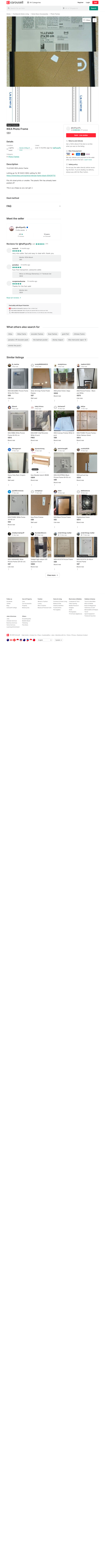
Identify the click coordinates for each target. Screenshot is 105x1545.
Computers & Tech (74, 601)
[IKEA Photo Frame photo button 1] (52, 34)
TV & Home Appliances (75, 614)
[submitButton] (93, 8)
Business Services (12, 623)
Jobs (8, 618)
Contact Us (33, 635)
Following (25, 623)
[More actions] (95, 20)
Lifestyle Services (12, 621)
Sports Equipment (89, 614)
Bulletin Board (26, 621)
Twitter (9, 603)
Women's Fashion (43, 601)
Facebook (9, 601)
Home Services (11, 625)
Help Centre (25, 635)
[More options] (8, 401)
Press (39, 635)
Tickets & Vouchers (90, 616)
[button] (37, 230)
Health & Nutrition (58, 605)
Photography (72, 611)
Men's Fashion (42, 605)
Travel (86, 611)
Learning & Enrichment (13, 627)
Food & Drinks (57, 607)
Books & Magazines (90, 605)
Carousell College (12, 607)
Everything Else (26, 618)
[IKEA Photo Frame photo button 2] (52, 69)
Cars (23, 601)
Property (24, 605)
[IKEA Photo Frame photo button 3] (52, 104)
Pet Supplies (56, 609)
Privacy (74, 635)
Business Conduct (82, 635)
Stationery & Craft (89, 607)
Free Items (25, 625)
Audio (70, 609)
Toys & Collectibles (89, 601)
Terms (68, 635)
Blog (8, 605)
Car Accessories (26, 603)
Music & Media (88, 603)
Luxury (40, 603)
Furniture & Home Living (60, 601)
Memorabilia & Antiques (91, 609)
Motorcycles (25, 607)
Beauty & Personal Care (44, 607)
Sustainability (46, 635)
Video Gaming (73, 603)
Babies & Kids (57, 603)
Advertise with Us (60, 635)
